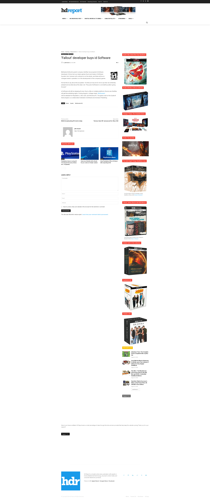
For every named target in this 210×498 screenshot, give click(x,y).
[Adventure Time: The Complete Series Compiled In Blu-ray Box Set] (126, 354)
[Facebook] (141, 1)
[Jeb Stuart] (62, 62)
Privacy (147, 496)
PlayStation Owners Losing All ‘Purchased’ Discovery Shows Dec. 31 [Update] (69, 163)
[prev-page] (62, 168)
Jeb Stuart (67, 62)
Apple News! (95, 481)
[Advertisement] (105, 36)
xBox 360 (71, 54)
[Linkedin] (132, 475)
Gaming (67, 51)
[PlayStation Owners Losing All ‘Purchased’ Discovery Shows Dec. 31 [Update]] (70, 153)
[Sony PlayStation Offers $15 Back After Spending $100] (109, 153)
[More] (104, 67)
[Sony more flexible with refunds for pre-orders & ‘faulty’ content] (90, 153)
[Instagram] (143, 1)
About (127, 496)
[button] (147, 22)
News (63, 159)
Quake (72, 103)
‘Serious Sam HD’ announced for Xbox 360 (105, 121)
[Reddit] (137, 475)
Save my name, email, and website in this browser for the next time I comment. (84, 206)
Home (62, 51)
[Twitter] (146, 1)
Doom (67, 103)
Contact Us (133, 496)
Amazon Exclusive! (138, 195)
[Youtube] (148, 1)
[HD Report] (72, 11)
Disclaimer (140, 496)
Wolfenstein (101, 93)
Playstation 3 (73, 51)
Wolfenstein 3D (78, 103)
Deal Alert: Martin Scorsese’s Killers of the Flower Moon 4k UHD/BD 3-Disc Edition (139, 382)
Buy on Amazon (134, 238)
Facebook (111, 481)
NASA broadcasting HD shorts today (71, 121)
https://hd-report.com (79, 131)
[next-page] (65, 168)
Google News (104, 481)
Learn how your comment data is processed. (95, 214)
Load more (135, 389)
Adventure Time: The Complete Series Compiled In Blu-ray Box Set (139, 353)
